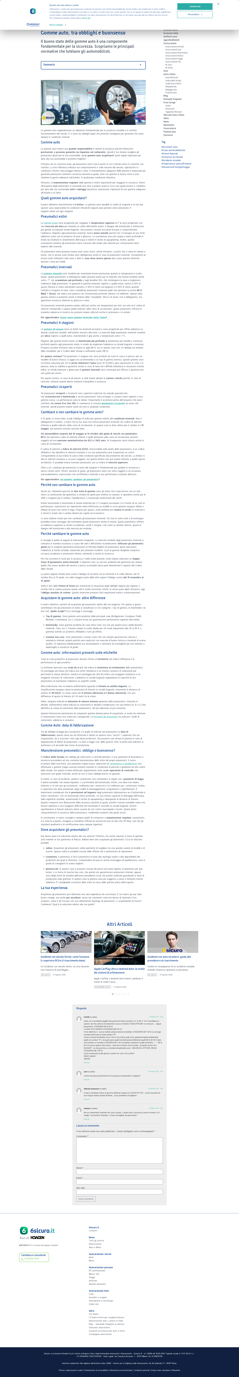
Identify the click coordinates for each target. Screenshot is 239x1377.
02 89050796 (157, 1356)
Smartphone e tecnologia (101, 1300)
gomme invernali (53, 273)
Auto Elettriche (171, 78)
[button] (42, 960)
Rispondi (87, 1062)
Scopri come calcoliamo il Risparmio (165, 1370)
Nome (80, 1168)
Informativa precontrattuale (121, 1370)
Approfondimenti (171, 40)
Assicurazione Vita (173, 62)
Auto (165, 71)
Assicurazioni (169, 44)
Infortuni (93, 1280)
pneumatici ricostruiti (113, 403)
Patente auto (169, 132)
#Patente (186, 163)
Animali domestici (97, 1284)
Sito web (80, 1188)
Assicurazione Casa (173, 50)
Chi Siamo (94, 1314)
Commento (82, 1136)
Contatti (93, 1230)
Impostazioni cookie (74, 1370)
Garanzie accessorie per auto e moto (107, 1330)
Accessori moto (170, 34)
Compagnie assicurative (100, 1334)
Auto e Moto (169, 75)
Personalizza (193, 14)
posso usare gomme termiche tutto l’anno (83, 317)
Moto (166, 119)
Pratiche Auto (171, 93)
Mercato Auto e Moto (173, 115)
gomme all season (53, 329)
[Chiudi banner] (218, 4)
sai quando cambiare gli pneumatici (79, 479)
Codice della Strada (173, 81)
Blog (165, 96)
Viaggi (92, 1277)
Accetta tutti (195, 6)
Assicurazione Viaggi (174, 59)
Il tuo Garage (169, 103)
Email (79, 1178)
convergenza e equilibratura (123, 763)
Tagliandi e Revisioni (173, 112)
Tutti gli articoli (96, 1240)
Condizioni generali (141, 1370)
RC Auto (168, 65)
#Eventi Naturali (169, 153)
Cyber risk (93, 1304)
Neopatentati (171, 87)
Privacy (62, 1370)
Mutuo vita (94, 1274)
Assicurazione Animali (174, 47)
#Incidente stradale (171, 160)
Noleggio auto (171, 90)
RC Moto (169, 68)
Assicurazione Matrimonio (176, 53)
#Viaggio (185, 167)
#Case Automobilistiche (173, 150)
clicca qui (86, 18)
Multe (168, 106)
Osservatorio (169, 129)
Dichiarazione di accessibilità (96, 1370)
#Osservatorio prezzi (171, 163)
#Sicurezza (167, 167)
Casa (91, 1294)
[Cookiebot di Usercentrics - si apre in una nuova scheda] (33, 25)
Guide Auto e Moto (173, 84)
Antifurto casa (170, 37)
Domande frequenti (172, 99)
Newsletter (168, 125)
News (166, 122)
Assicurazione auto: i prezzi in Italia (106, 1320)
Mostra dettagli (56, 25)
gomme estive (51, 223)
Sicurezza (168, 135)
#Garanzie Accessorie (172, 157)
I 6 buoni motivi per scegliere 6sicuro (106, 1317)
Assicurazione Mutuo (174, 56)
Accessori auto (170, 30)
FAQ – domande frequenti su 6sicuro (106, 1324)
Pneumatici (170, 109)
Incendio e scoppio (98, 1297)
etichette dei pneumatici (106, 717)
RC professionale (97, 1270)
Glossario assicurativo (99, 1327)
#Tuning (177, 167)
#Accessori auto (169, 147)
